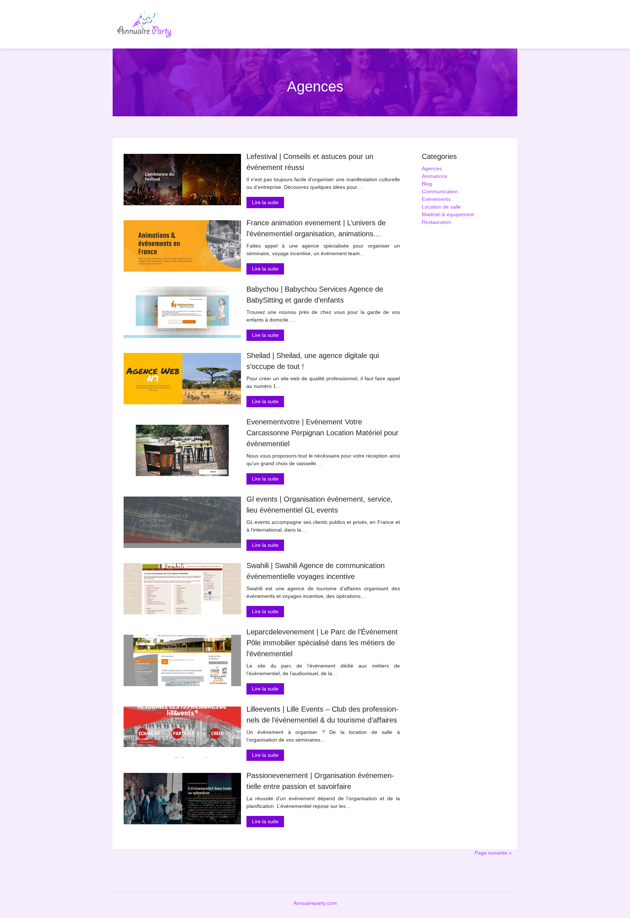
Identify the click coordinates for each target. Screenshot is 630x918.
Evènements (436, 199)
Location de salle (441, 207)
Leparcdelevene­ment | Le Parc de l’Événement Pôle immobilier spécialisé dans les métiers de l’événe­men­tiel (322, 643)
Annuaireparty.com (315, 903)
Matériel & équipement (448, 214)
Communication (440, 191)
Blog (427, 184)
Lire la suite (265, 202)
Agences (432, 168)
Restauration (436, 222)
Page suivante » (493, 853)
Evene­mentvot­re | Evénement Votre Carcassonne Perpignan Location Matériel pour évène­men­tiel (322, 433)
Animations (434, 176)
